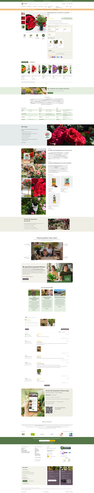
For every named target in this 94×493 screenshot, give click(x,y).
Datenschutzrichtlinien (46, 250)
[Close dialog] (55, 239)
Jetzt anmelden (47, 248)
